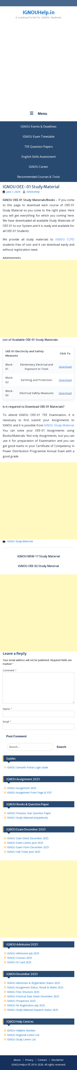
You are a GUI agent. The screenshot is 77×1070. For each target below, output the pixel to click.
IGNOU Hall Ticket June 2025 (23, 851)
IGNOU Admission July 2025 (23, 953)
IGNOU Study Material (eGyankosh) (27, 817)
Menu (42, 114)
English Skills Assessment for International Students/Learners (38, 156)
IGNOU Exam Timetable (38, 137)
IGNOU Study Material (59, 425)
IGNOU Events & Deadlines (38, 126)
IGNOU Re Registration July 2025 (26, 1005)
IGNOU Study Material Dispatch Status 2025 (32, 1010)
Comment (9, 670)
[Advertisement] (38, 66)
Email (7, 721)
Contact (42, 1060)
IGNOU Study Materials (20, 541)
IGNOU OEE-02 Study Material (38, 566)
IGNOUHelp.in (39, 12)
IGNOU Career (38, 167)
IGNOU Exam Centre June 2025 (25, 842)
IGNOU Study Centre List (21, 1039)
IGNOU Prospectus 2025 (21, 1001)
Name (7, 709)
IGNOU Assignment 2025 (21, 788)
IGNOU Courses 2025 (19, 957)
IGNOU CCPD (64, 239)
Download (65, 366)
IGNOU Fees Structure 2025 (23, 992)
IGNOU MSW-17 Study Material (38, 556)
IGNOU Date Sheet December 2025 (28, 838)
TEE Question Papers (38, 147)
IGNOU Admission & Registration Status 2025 (33, 983)
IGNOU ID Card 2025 (19, 962)
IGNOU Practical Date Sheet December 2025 (33, 996)
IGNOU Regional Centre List (23, 1035)
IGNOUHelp (33, 191)
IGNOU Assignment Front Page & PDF (29, 792)
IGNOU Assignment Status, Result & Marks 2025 (35, 987)
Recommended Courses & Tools (38, 177)
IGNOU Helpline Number (21, 1030)
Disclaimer (57, 1060)
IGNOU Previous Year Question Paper (29, 813)
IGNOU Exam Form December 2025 (28, 847)
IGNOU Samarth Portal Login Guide (27, 767)
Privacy (29, 1060)
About (17, 1060)
